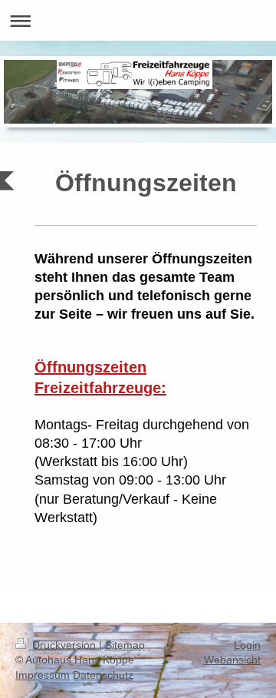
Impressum (42, 675)
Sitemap (125, 645)
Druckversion (64, 645)
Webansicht (232, 659)
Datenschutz (103, 675)
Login (247, 645)
